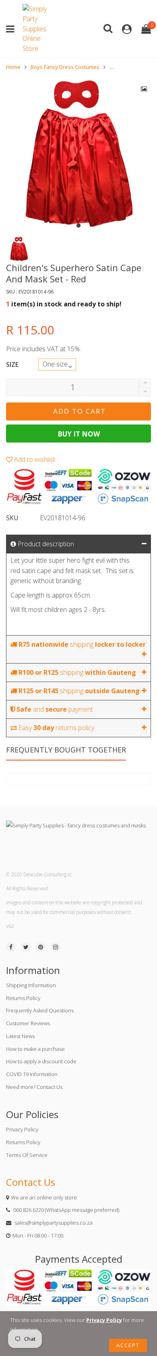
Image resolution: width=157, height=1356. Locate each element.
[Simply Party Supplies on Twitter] (26, 947)
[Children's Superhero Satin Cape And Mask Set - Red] (78, 154)
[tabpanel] (78, 154)
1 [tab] (78, 225)
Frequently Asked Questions (40, 1010)
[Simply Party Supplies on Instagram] (55, 947)
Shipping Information (31, 985)
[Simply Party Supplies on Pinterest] (40, 947)
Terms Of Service (27, 1155)
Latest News (20, 1036)
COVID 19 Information (32, 1074)
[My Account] (126, 29)
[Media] (144, 89)
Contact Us (30, 1182)
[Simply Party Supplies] (37, 29)
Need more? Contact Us (34, 1086)
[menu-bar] (12, 29)
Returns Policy (23, 998)
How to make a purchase (35, 1048)
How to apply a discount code (41, 1061)
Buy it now (79, 434)
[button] (145, 391)
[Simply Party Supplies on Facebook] (11, 947)
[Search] (108, 27)
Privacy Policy (22, 1129)
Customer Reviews (28, 1023)
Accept (128, 1345)
